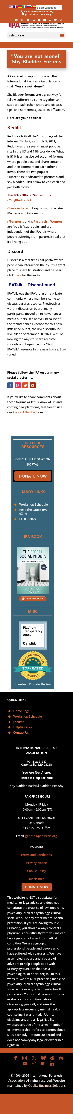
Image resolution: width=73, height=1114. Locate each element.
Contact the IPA (24, 412)
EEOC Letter (27, 519)
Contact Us (21, 732)
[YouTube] (44, 21)
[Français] (15, 7)
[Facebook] (11, 21)
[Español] (33, 7)
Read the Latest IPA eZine (33, 512)
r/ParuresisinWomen (46, 221)
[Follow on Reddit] (25, 385)
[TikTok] (49, 21)
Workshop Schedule (33, 504)
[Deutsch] (20, 7)
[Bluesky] (28, 21)
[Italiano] (24, 7)
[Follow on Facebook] (10, 385)
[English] (11, 7)
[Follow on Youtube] (33, 385)
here (18, 275)
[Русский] (29, 7)
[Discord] (39, 21)
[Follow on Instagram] (18, 385)
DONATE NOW (36, 887)
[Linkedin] (60, 21)
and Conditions (41, 855)
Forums (18, 722)
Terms (25, 855)
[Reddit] (33, 21)
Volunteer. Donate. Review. (33, 684)
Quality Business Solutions (47, 1086)
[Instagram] (16, 21)
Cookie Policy (36, 871)
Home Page (21, 711)
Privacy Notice (36, 863)
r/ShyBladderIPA (19, 200)
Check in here (17, 208)
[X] (22, 21)
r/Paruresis (15, 221)
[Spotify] (55, 21)
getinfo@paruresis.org (41, 836)
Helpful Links (22, 727)
